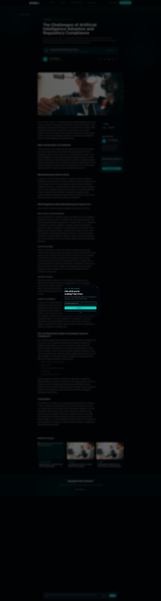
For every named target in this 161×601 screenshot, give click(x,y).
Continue (79, 308)
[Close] (97, 288)
